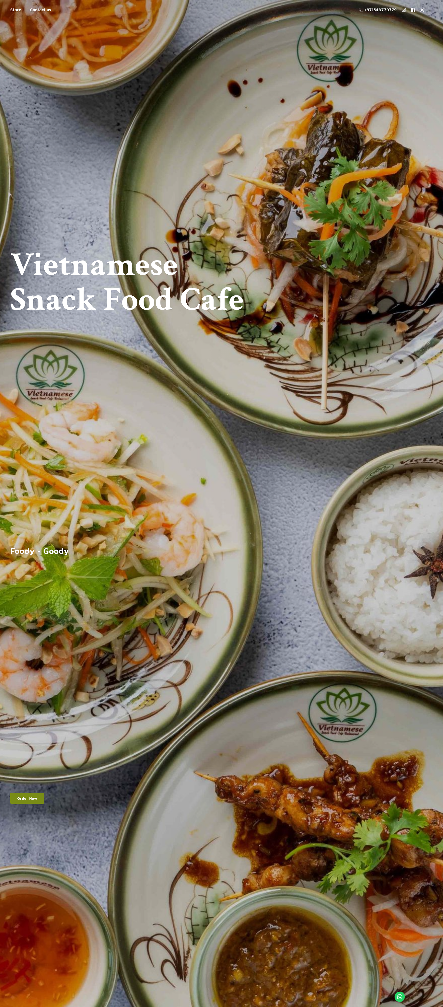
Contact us (40, 9)
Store (15, 9)
